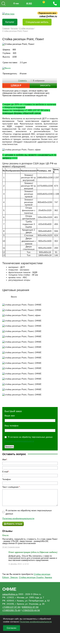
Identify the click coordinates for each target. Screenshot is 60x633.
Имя (4, 460)
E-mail (5, 472)
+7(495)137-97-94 (11, 607)
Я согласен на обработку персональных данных (30, 437)
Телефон (6, 479)
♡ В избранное (37, 80)
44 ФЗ (29, 3)
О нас (16, 3)
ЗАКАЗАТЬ (45, 85)
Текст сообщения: (10, 487)
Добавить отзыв (13, 524)
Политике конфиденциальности (36, 621)
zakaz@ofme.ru (48, 16)
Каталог (9, 22)
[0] (41, 4)
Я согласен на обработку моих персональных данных (29, 512)
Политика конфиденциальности (19, 441)
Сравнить (22, 80)
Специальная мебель (37, 22)
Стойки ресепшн (26, 28)
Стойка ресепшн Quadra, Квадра (35, 577)
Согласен (11, 628)
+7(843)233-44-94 (31, 610)
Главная (6, 28)
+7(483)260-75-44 (11, 610)
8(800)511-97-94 (30, 607)
